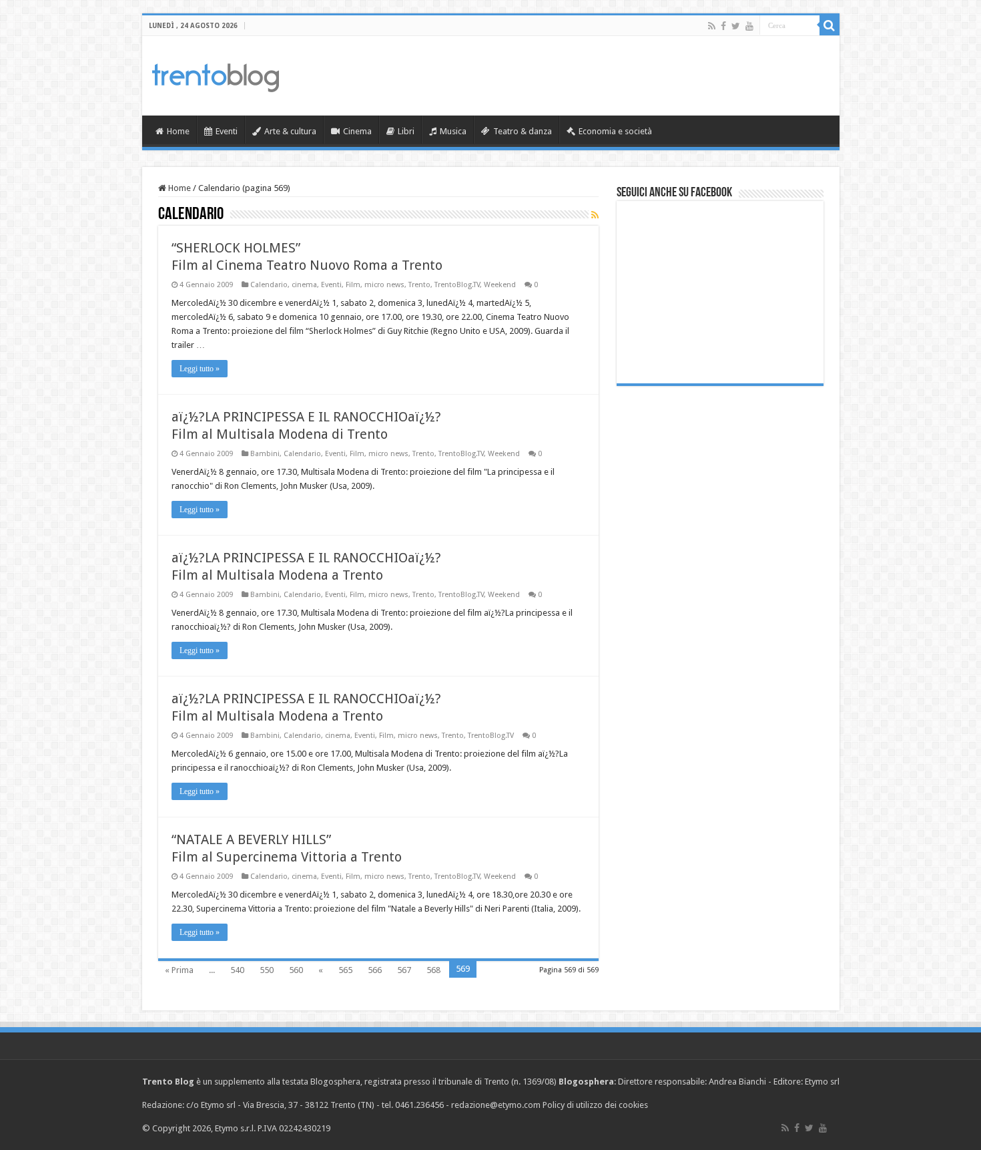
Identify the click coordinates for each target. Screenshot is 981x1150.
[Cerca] (830, 25)
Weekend (500, 284)
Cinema (357, 131)
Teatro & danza (522, 131)
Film (353, 284)
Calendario (269, 284)
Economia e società (615, 131)
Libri (406, 131)
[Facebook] (723, 26)
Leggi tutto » (200, 368)
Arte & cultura (290, 131)
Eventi (227, 131)
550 (267, 970)
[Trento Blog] (215, 75)
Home (178, 131)
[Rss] (712, 26)
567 (404, 970)
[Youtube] (749, 26)
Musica (453, 131)
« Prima (179, 970)
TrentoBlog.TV (457, 284)
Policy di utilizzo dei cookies (595, 1105)
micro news (384, 284)
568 (433, 970)
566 (375, 970)
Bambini (265, 453)
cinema (304, 284)
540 (237, 970)
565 (345, 970)
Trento (419, 284)
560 (296, 970)
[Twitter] (735, 26)
